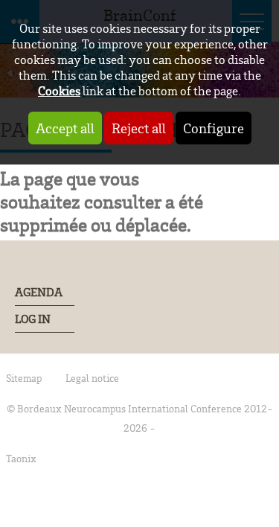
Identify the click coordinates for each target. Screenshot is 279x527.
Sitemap (24, 377)
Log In (33, 319)
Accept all (65, 128)
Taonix (21, 458)
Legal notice (92, 377)
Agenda (38, 292)
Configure (213, 128)
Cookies (59, 90)
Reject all (139, 128)
